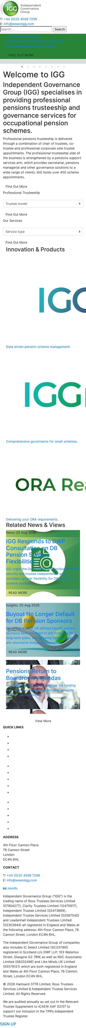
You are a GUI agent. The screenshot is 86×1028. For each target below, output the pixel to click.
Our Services (12, 221)
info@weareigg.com (19, 24)
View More (43, 721)
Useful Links (24, 778)
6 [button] (52, 67)
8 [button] (64, 67)
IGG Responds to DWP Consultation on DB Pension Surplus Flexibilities (35, 551)
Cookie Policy (25, 808)
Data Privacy (24, 801)
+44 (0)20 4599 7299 (20, 19)
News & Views (26, 765)
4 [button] (40, 67)
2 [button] (28, 67)
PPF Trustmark (26, 791)
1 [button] (22, 67)
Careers (19, 772)
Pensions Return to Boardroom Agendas (33, 674)
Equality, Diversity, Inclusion (41, 814)
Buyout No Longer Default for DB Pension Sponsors (40, 617)
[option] (43, 46)
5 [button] (46, 67)
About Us (20, 755)
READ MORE (18, 593)
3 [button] (34, 67)
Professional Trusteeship (21, 193)
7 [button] (58, 67)
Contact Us (22, 785)
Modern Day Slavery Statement (44, 828)
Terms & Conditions (31, 821)
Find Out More (16, 186)
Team (17, 749)
